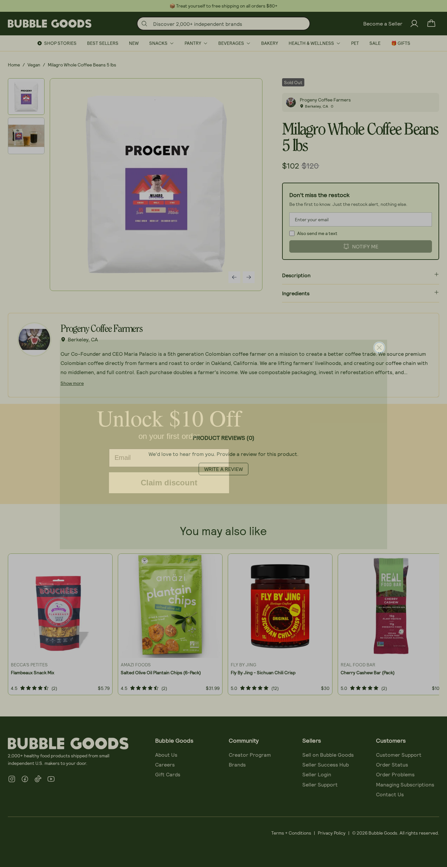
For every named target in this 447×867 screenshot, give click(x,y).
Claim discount (169, 472)
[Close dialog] (379, 337)
